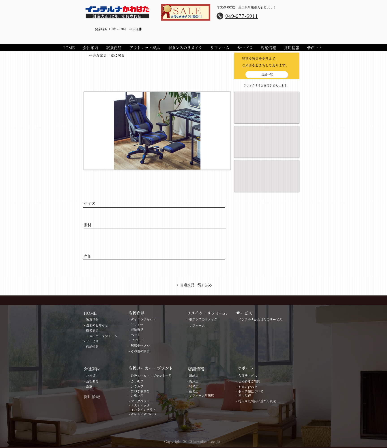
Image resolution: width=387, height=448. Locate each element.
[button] (91, 47)
